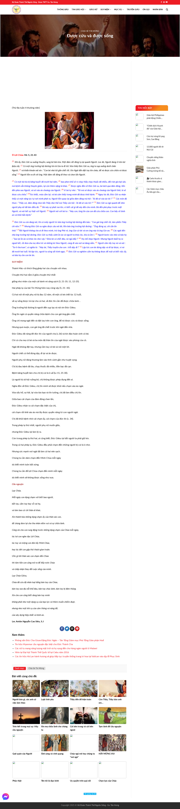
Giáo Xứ (93, 9)
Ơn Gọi (146, 9)
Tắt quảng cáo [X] (90, 794)
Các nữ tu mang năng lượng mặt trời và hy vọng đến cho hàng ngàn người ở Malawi (56, 648)
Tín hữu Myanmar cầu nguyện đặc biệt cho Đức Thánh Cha (44, 644)
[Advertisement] (69, 85)
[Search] (167, 9)
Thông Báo (63, 9)
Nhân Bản (158, 9)
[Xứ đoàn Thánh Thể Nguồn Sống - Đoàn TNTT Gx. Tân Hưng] (16, 9)
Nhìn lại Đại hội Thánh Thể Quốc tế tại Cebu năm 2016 (42, 652)
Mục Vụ (118, 9)
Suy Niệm (105, 9)
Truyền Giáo (133, 9)
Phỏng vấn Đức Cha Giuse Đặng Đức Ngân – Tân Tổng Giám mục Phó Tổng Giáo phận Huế (59, 640)
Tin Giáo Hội (78, 9)
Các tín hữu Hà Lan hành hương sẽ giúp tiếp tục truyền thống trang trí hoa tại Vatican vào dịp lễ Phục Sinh (67, 656)
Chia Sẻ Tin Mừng (90, 31)
